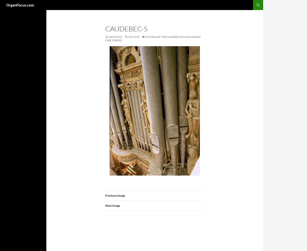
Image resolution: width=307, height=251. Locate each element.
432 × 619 (133, 36)
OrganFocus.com (20, 5)
